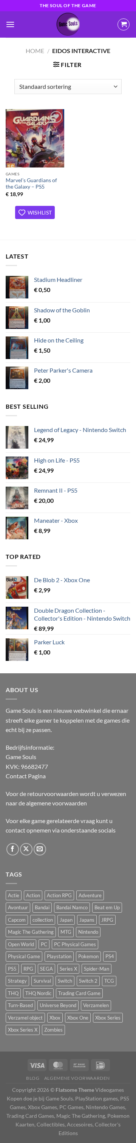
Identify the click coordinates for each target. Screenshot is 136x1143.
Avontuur (18, 907)
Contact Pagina (26, 775)
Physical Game (24, 956)
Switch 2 (88, 981)
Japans (86, 920)
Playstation (59, 956)
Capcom (17, 920)
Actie (13, 895)
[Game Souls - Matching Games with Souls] (68, 24)
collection (42, 920)
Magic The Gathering (31, 932)
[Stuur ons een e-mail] (40, 849)
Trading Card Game (79, 993)
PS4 (109, 956)
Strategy (17, 981)
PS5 (12, 969)
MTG (65, 932)
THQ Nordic (38, 993)
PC (44, 944)
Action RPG (59, 895)
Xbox (54, 1018)
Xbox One (77, 1018)
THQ (13, 993)
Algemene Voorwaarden (77, 1078)
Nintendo (88, 932)
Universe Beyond (58, 1005)
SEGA (46, 969)
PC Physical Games (75, 944)
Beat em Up (107, 907)
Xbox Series (108, 1018)
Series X (68, 969)
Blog (32, 1078)
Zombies (53, 1030)
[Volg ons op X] (26, 849)
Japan (66, 920)
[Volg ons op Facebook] (12, 849)
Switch (65, 981)
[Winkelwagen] (123, 24)
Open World (21, 944)
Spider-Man (96, 969)
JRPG (107, 920)
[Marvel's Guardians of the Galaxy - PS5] (35, 138)
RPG (28, 969)
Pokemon (88, 956)
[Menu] (10, 24)
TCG (109, 981)
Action (33, 895)
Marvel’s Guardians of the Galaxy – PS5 (31, 183)
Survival (42, 981)
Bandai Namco (72, 907)
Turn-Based (20, 1005)
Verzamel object (25, 1018)
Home (35, 50)
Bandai (42, 907)
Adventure (90, 895)
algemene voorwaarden (56, 803)
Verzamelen (96, 1005)
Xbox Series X (22, 1030)
